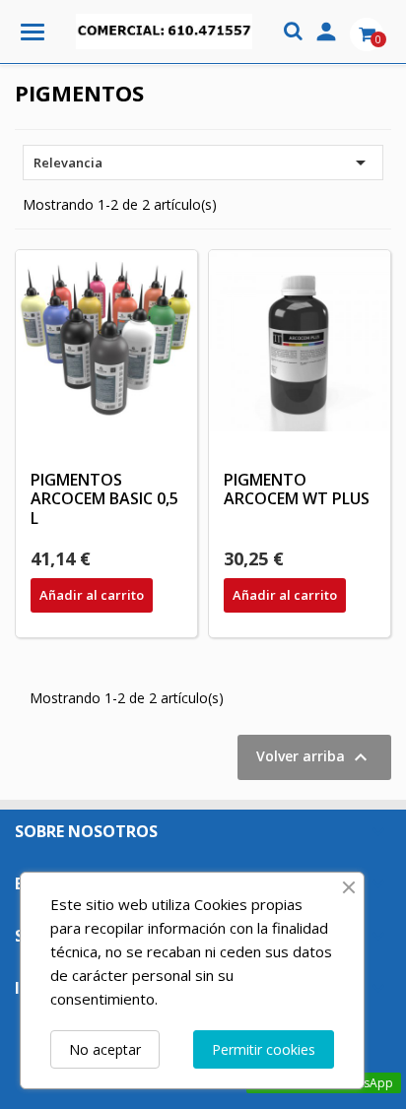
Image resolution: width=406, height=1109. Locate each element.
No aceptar (105, 1049)
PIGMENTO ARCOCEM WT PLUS (297, 489)
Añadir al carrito (91, 595)
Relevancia (203, 162)
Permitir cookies (263, 1049)
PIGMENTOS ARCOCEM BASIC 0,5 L (104, 499)
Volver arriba (314, 757)
